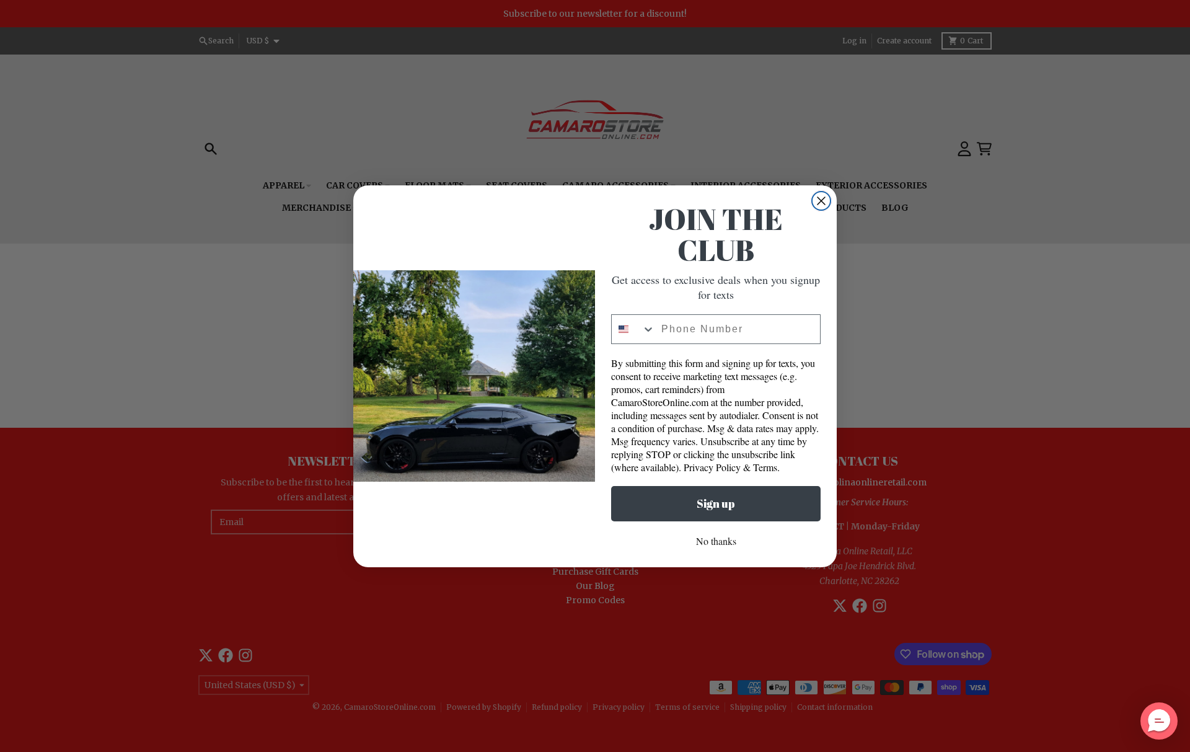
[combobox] (633, 329)
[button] (1159, 721)
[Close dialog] (821, 201)
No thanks (716, 540)
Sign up (716, 503)
